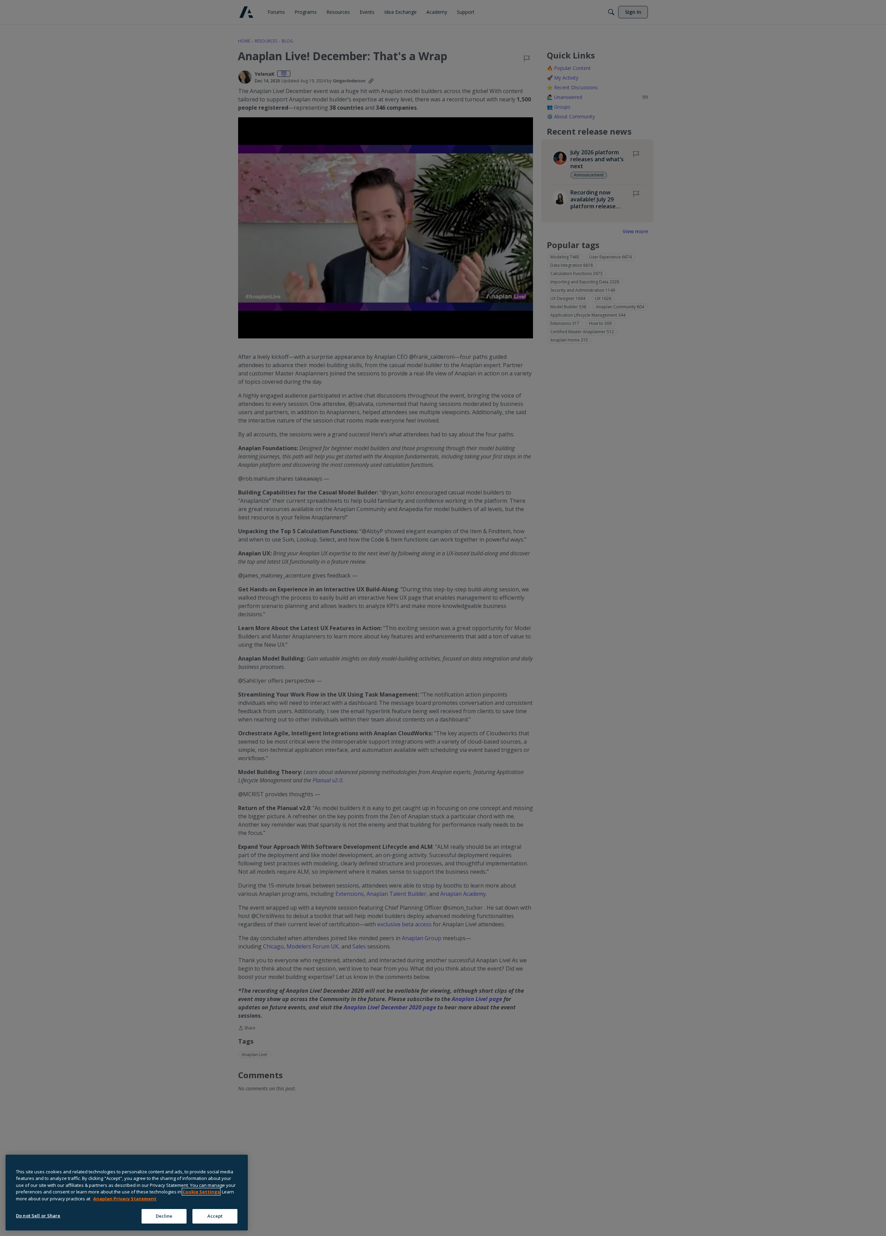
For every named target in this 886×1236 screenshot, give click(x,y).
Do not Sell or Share (38, 1215)
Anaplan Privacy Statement (124, 1199)
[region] (127, 1192)
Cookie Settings (201, 1192)
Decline (164, 1216)
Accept (215, 1216)
